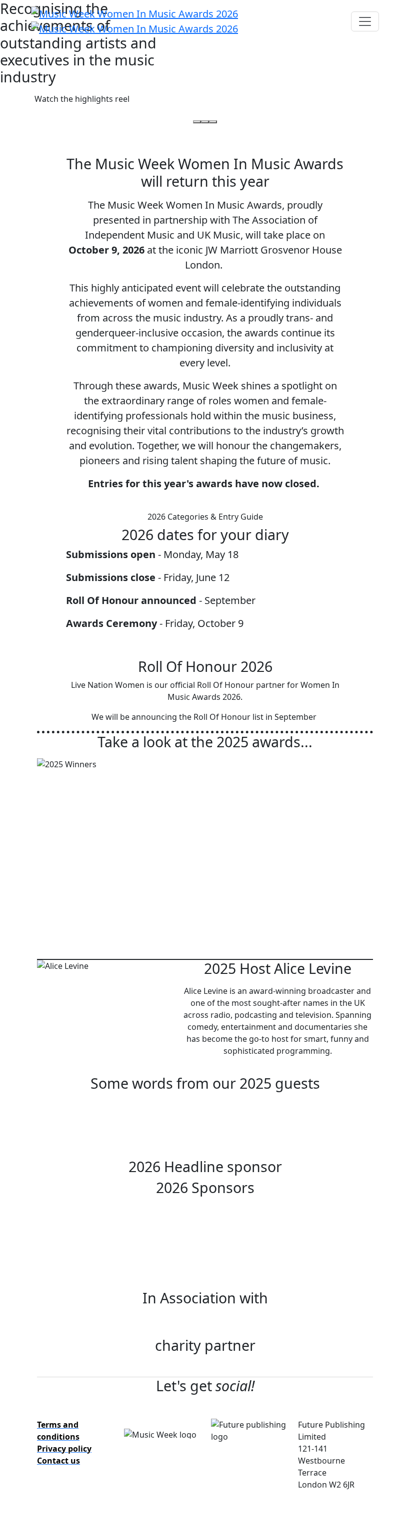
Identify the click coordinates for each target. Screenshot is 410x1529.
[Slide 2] (205, 121)
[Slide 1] (197, 121)
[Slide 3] (213, 121)
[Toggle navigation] (365, 21)
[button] (82, 98)
